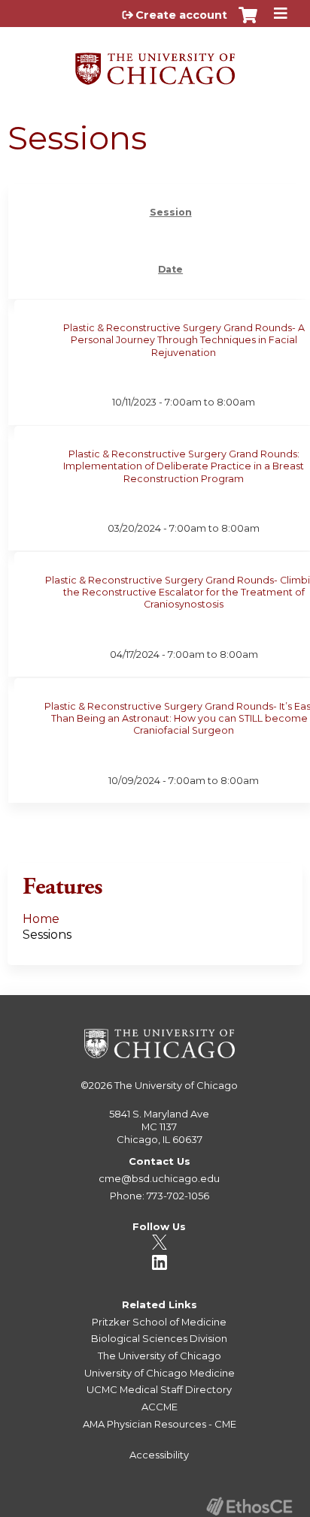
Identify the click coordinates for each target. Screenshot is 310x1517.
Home (41, 919)
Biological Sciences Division (159, 1338)
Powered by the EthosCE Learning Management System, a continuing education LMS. (249, 1506)
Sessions (47, 934)
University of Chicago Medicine (159, 1373)
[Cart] (248, 22)
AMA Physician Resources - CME (159, 1424)
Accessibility (159, 1455)
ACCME (159, 1407)
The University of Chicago (176, 1085)
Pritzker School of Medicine (159, 1322)
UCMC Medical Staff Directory (159, 1389)
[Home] (155, 63)
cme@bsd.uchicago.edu (159, 1178)
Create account (181, 15)
